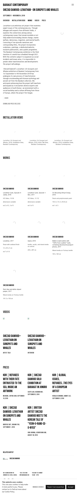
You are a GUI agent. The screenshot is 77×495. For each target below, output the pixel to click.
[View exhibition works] (61, 27)
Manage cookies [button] (38, 487)
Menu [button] (72, 4)
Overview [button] (6, 20)
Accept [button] (70, 487)
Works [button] (30, 20)
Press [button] (44, 20)
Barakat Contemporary (15, 5)
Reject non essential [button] (55, 487)
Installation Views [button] (18, 20)
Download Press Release (11, 104)
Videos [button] (37, 20)
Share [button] (6, 98)
